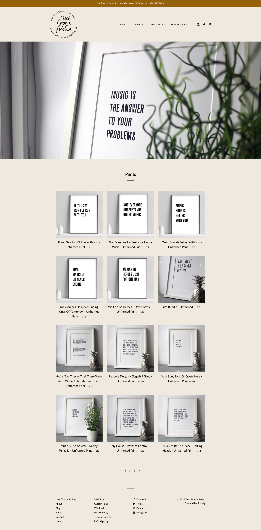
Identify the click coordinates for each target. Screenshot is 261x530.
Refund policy (101, 521)
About (59, 503)
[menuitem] (125, 25)
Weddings (99, 499)
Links (58, 521)
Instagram (141, 512)
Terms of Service (102, 517)
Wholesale (99, 508)
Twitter (139, 503)
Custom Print (101, 503)
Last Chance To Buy (66, 499)
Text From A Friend (195, 499)
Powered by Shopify (195, 503)
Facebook (141, 499)
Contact (60, 517)
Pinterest (140, 508)
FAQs (58, 512)
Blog (58, 508)
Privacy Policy (101, 512)
